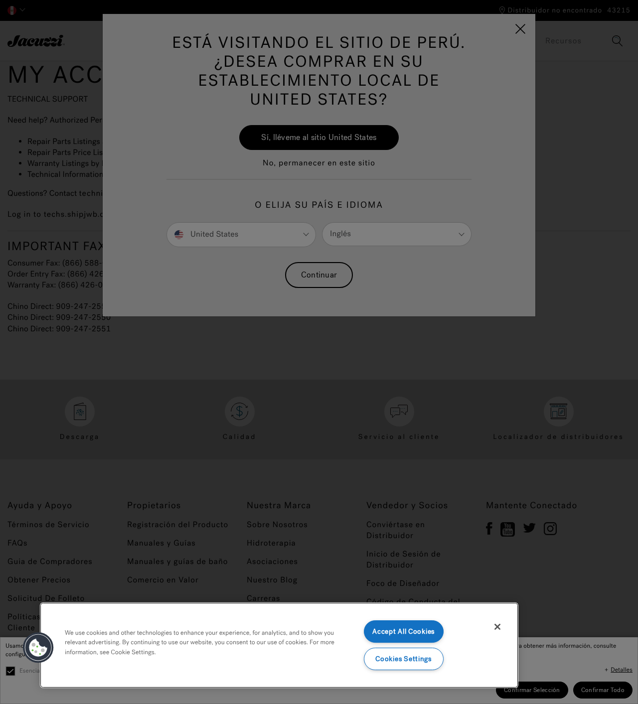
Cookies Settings (403, 659)
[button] (38, 648)
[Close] (497, 627)
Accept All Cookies (403, 631)
